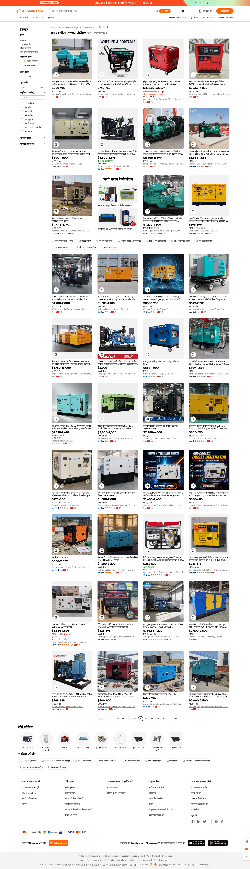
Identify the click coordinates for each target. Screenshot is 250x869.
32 (146, 719)
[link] (246, 841)
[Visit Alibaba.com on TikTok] (222, 821)
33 (152, 719)
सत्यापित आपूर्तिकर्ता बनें (199, 804)
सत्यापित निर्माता (112, 787)
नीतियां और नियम (71, 815)
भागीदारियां (195, 809)
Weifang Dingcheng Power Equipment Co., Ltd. (209, 706)
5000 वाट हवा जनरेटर (62, 247)
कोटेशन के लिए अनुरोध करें (116, 793)
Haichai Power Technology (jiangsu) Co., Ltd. (163, 164)
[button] (156, 11)
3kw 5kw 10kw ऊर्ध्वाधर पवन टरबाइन (57, 761)
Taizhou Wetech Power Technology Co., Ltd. (208, 374)
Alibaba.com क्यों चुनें (30, 787)
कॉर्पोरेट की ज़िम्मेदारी (29, 798)
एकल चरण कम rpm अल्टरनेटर (33, 767)
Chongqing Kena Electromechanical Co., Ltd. (163, 572)
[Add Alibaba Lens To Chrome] (58, 843)
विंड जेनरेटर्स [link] (103, 27)
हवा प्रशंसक (173, 761)
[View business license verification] (151, 864)
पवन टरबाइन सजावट (110, 247)
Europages (167, 856)
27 (117, 719)
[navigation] (32, 373)
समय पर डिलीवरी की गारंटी (74, 798)
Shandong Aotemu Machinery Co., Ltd (160, 438)
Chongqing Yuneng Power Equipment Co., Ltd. (118, 637)
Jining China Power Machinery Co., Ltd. (160, 637)
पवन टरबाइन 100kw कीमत (64, 241)
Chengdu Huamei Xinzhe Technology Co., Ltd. (209, 94)
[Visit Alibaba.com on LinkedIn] (199, 821)
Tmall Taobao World (111, 856)
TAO (147, 856)
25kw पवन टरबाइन (154, 761)
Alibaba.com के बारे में (31, 781)
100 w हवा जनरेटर (84, 761)
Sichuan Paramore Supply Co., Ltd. (67, 164)
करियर (24, 804)
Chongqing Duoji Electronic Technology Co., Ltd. (163, 99)
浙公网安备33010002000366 (172, 864)
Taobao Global (137, 856)
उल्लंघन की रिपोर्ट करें (156, 815)
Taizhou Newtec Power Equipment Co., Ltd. (117, 505)
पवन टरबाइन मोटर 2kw (58, 767)
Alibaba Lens (34, 843)
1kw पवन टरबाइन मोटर (132, 761)
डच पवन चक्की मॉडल (105, 241)
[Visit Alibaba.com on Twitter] (204, 821)
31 (140, 719)
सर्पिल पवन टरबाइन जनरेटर (87, 247)
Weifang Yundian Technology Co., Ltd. (69, 309)
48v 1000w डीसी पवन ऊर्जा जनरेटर (198, 761)
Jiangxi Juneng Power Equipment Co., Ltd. (70, 567)
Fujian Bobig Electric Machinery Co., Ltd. (115, 438)
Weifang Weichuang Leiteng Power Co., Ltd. (208, 309)
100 (175, 719)
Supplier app (137, 843)
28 (123, 719)
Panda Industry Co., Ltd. (62, 440)
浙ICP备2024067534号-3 (199, 864)
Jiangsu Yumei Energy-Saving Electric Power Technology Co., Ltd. (72, 94)
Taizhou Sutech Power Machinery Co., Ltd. (116, 570)
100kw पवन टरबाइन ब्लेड (157, 241)
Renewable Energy (69, 27)
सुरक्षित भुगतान (70, 787)
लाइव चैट (152, 793)
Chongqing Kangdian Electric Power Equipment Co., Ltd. (118, 374)
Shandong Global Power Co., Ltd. (203, 231)
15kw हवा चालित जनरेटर (182, 241)
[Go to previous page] (100, 718)
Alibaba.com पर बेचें (199, 787)
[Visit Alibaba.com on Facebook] (193, 821)
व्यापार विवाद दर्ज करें (156, 798)
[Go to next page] (181, 718)
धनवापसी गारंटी (70, 793)
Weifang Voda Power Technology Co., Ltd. (207, 164)
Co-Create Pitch (29, 793)
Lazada (125, 856)
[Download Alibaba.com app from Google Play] (218, 843)
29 (129, 719)
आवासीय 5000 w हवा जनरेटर (131, 241)
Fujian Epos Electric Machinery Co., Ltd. (69, 642)
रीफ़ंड (151, 804)
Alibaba (54, 27)
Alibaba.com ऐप (153, 843)
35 (164, 719)
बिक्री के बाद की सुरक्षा (72, 804)
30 (135, 719)
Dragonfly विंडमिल (29, 761)
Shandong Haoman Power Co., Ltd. (67, 706)
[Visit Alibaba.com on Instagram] (210, 821)
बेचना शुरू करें (196, 793)
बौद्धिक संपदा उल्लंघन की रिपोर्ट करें (161, 809)
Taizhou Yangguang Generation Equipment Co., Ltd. (72, 374)
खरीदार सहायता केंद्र (156, 787)
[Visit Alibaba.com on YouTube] (216, 821)
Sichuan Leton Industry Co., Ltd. (203, 438)
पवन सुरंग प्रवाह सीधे (205, 241)
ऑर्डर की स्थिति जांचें (198, 798)
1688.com (95, 856)
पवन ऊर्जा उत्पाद (88, 27)
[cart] (192, 11)
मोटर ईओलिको (86, 241)
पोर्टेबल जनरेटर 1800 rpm (108, 761)
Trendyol (156, 856)
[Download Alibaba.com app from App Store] (196, 843)
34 (158, 719)
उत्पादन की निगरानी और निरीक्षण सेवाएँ (78, 809)
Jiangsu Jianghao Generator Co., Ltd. (114, 166)
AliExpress (83, 856)
